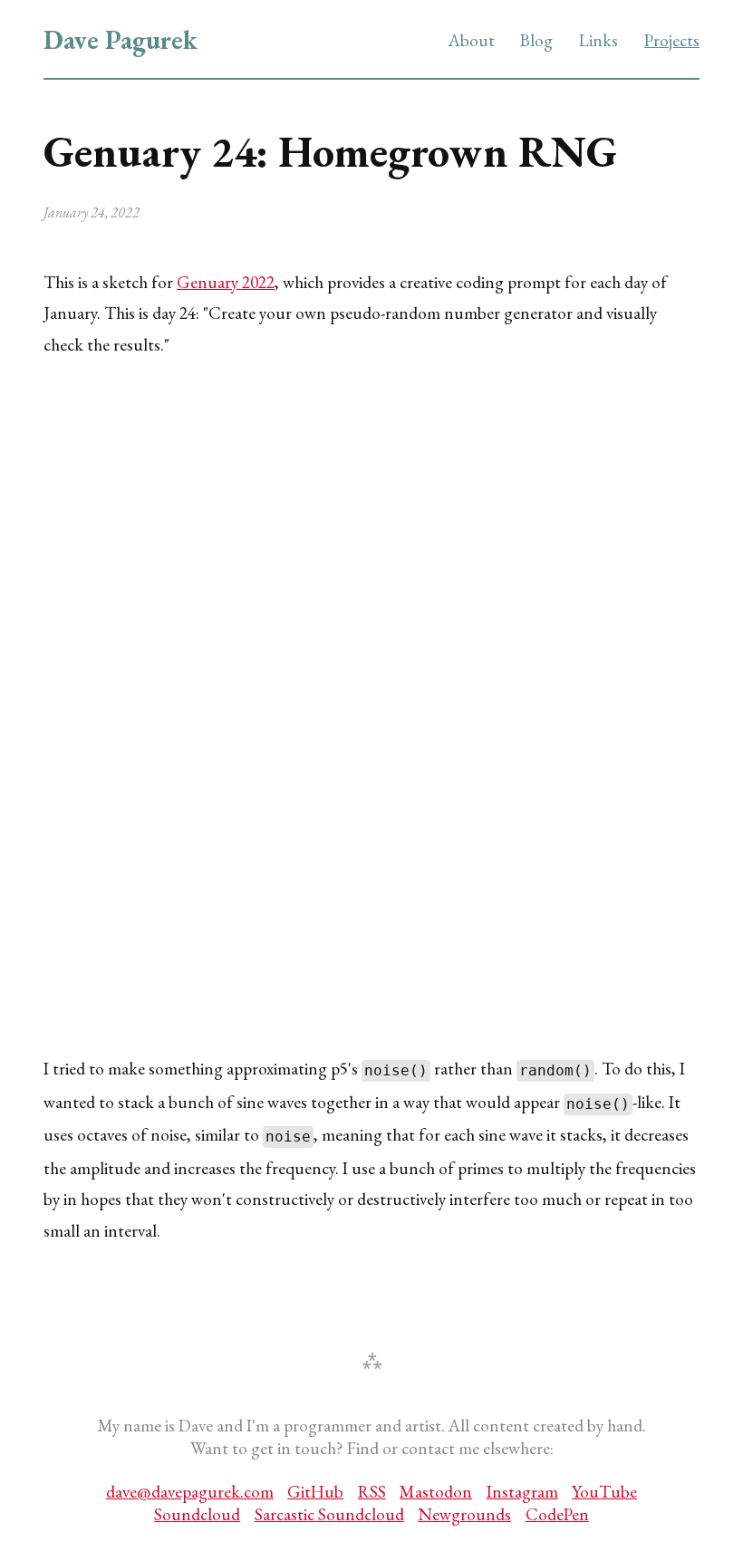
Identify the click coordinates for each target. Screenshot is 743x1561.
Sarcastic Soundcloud (329, 1514)
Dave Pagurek (120, 40)
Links (598, 40)
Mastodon (436, 1491)
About (472, 40)
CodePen (557, 1514)
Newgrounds (464, 1514)
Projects (672, 40)
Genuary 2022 (226, 282)
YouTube (604, 1491)
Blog (536, 40)
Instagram (522, 1491)
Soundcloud (197, 1514)
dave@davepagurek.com (190, 1491)
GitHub (315, 1491)
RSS (372, 1491)
